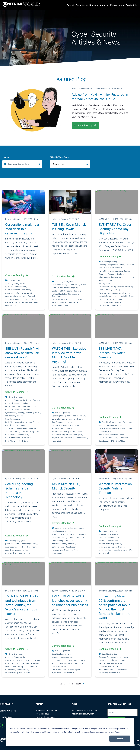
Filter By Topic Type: (59, 157)
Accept (120, 738)
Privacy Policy (135, 745)
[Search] (39, 164)
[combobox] (22, 164)
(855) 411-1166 (42, 714)
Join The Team (6, 717)
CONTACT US (6, 704)
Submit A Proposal (8, 711)
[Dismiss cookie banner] (129, 723)
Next (79, 683)
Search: (5, 157)
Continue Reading (83, 125)
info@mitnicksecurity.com (83, 714)
